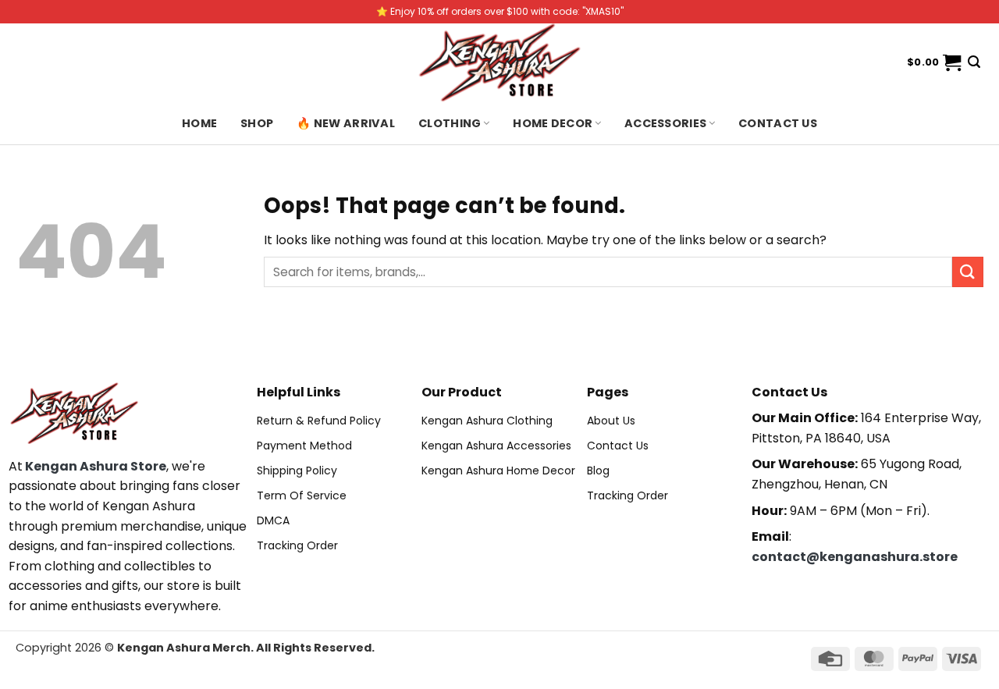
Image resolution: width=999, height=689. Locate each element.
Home (199, 123)
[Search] (974, 62)
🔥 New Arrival (346, 123)
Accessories (665, 123)
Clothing (449, 123)
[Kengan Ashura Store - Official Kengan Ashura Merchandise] (499, 62)
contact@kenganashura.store (855, 557)
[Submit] (967, 272)
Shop (256, 123)
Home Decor (552, 123)
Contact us (777, 123)
